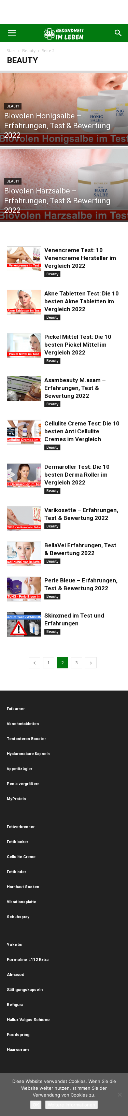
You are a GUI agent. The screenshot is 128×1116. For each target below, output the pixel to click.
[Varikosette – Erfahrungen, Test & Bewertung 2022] (24, 518)
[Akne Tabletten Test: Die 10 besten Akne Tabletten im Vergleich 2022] (24, 302)
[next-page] (91, 662)
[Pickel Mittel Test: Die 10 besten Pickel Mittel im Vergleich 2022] (24, 345)
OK (36, 1104)
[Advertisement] (64, 11)
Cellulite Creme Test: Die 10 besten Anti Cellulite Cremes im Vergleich (81, 431)
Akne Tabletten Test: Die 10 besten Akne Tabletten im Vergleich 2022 (81, 301)
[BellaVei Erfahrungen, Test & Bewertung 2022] (24, 553)
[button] (12, 33)
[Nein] (119, 1094)
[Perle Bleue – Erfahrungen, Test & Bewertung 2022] (24, 589)
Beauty (28, 51)
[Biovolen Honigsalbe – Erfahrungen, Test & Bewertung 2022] (64, 113)
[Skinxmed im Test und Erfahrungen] (24, 624)
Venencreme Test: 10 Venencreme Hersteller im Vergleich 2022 (80, 258)
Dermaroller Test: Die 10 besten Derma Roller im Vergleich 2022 (77, 474)
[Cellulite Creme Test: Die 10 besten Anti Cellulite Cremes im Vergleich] (24, 432)
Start (11, 51)
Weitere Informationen (71, 1104)
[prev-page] (34, 662)
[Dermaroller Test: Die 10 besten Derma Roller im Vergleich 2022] (24, 475)
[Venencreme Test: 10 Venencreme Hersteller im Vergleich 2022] (24, 258)
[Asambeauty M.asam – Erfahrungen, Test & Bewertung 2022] (24, 388)
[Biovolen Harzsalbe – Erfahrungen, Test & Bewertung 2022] (64, 189)
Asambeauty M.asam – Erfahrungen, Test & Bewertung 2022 (75, 388)
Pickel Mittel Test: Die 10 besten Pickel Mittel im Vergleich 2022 (77, 344)
